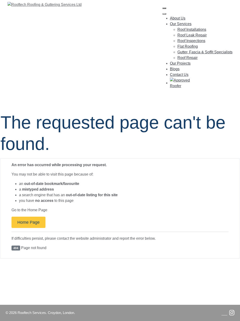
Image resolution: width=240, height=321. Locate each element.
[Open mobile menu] (164, 8)
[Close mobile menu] (164, 14)
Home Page (28, 222)
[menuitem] (177, 18)
